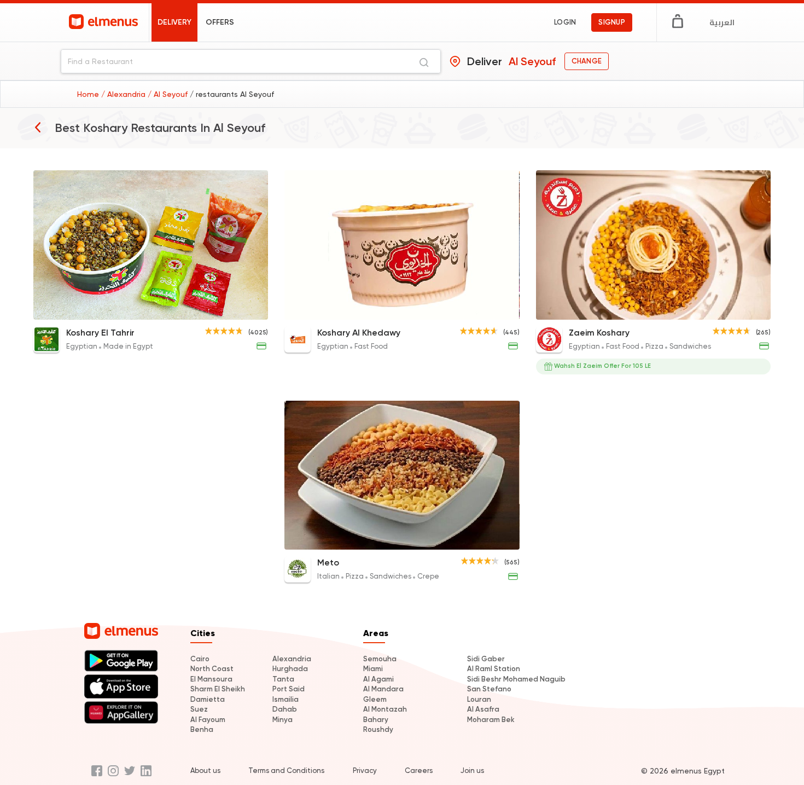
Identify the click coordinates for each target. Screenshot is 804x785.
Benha (201, 729)
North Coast (212, 669)
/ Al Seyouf (169, 94)
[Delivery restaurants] (37, 127)
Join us (472, 770)
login (565, 22)
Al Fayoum (207, 719)
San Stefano (489, 689)
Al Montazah (385, 709)
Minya (282, 719)
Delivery (174, 22)
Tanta (283, 679)
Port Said (288, 689)
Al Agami (378, 679)
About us (205, 770)
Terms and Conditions (286, 770)
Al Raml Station (493, 669)
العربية (722, 22)
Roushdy (378, 729)
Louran (479, 699)
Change (587, 61)
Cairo (199, 659)
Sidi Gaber (486, 659)
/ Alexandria (124, 94)
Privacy (365, 770)
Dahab (284, 709)
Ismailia (285, 699)
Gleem (375, 699)
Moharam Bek (491, 719)
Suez (199, 709)
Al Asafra (483, 709)
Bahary (375, 719)
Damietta (207, 699)
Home (89, 94)
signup (611, 22)
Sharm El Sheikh (217, 689)
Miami (373, 669)
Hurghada (290, 669)
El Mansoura (211, 679)
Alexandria (291, 659)
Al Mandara (383, 689)
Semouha (380, 659)
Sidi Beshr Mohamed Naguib (516, 679)
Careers (419, 770)
